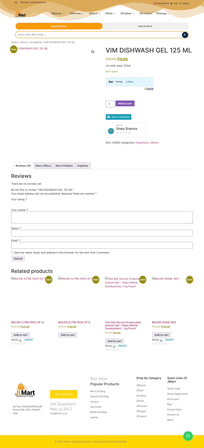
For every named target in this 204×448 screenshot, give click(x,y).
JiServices (75, 13)
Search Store (145, 26)
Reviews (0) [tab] (23, 165)
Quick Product (59, 26)
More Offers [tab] (43, 165)
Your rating (19, 199)
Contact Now (65, 394)
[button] (93, 52)
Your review (19, 210)
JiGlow (109, 13)
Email (15, 240)
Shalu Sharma (126, 129)
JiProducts (145, 13)
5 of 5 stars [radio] (31, 203)
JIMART (28, 339)
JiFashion (125, 13)
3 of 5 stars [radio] (22, 203)
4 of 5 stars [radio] (27, 203)
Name (16, 228)
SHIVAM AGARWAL (117, 441)
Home (14, 42)
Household (36, 42)
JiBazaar (56, 13)
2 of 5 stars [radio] (18, 203)
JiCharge (161, 13)
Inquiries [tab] (82, 165)
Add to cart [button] (21, 334)
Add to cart (125, 103)
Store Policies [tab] (64, 165)
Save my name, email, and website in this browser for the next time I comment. (61, 252)
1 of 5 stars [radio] (13, 203)
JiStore (93, 13)
